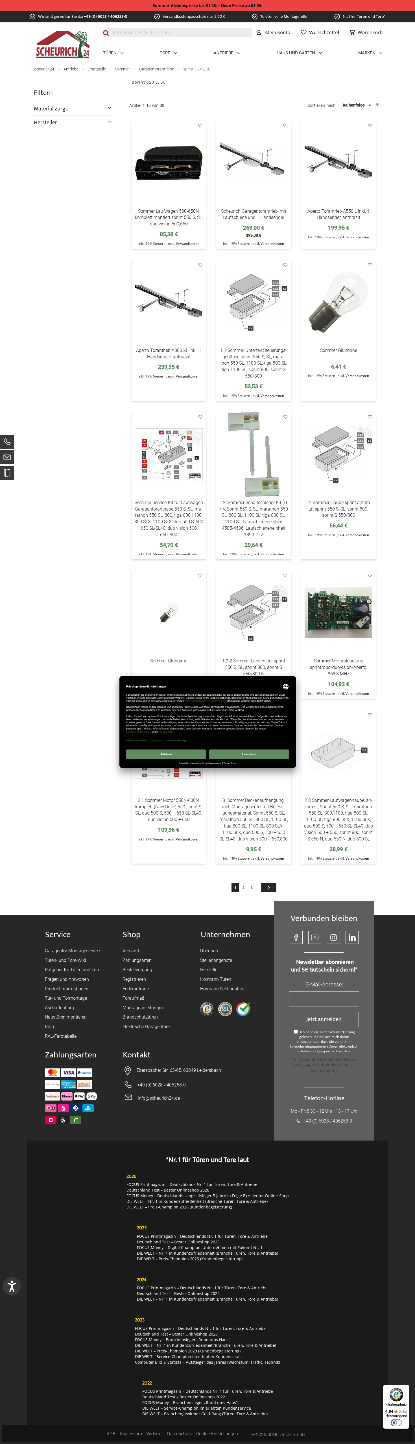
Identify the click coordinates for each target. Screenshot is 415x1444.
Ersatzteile (97, 69)
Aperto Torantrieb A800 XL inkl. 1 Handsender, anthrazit (168, 354)
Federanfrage (136, 988)
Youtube (314, 937)
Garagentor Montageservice (72, 950)
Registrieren (134, 979)
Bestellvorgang (137, 969)
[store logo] (63, 45)
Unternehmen (225, 935)
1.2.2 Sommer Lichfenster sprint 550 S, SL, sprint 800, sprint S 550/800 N (253, 667)
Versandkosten (187, 243)
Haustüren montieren (66, 1017)
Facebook (296, 937)
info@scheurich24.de (159, 1098)
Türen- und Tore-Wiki (65, 960)
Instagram (333, 937)
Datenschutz (179, 1433)
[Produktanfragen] (7, 475)
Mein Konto (277, 32)
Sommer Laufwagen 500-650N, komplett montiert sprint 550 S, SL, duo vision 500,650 (169, 217)
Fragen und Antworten (67, 979)
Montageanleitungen (143, 1007)
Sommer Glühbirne (338, 350)
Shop (132, 935)
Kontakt (137, 1055)
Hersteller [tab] (45, 122)
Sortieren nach (322, 105)
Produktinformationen (66, 988)
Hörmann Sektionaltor (222, 988)
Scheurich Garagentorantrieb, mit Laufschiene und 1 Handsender (253, 214)
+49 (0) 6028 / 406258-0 (105, 16)
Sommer (123, 69)
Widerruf (154, 1433)
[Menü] (406, 1388)
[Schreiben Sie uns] (7, 458)
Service (58, 935)
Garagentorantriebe (157, 69)
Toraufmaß (134, 998)
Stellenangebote (216, 960)
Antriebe (71, 69)
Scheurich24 (43, 69)
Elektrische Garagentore (146, 1026)
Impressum (131, 1433)
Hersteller (209, 969)
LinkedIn (352, 937)
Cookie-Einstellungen (217, 1433)
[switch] (396, 1422)
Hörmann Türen (215, 979)
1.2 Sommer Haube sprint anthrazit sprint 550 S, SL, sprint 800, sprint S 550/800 (338, 509)
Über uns (209, 950)
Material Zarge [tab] (51, 108)
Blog (49, 1026)
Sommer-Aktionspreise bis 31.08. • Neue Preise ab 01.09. (207, 5)
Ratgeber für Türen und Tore (72, 969)
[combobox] (177, 32)
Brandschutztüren (140, 1017)
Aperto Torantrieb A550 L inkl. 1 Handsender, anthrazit (338, 214)
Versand (131, 950)
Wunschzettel (324, 32)
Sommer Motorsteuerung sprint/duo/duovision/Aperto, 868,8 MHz (338, 667)
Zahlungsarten (137, 960)
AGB (111, 1433)
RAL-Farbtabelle (61, 1036)
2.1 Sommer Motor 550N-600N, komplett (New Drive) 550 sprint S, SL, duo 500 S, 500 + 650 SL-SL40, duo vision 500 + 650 (168, 810)
